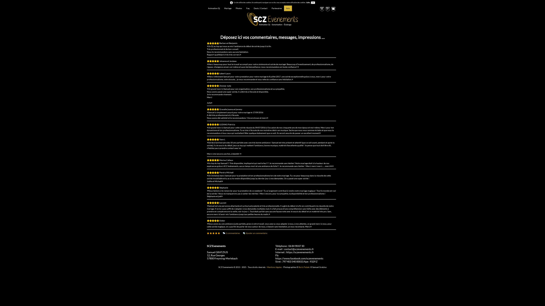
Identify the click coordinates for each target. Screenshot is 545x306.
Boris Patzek (304, 267)
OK (313, 2)
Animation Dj (214, 8)
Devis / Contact (260, 8)
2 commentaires (233, 233)
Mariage (227, 8)
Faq (248, 8)
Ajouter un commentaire (256, 233)
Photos (239, 8)
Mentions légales (274, 267)
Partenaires (277, 8)
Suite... (308, 2)
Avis (288, 8)
